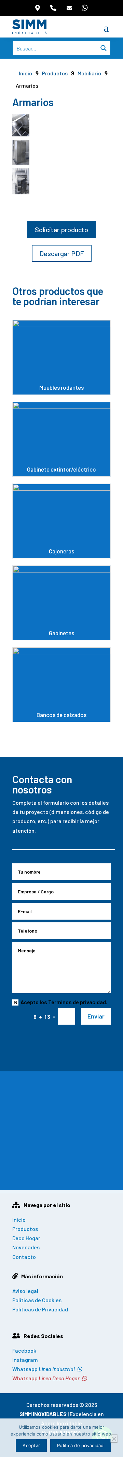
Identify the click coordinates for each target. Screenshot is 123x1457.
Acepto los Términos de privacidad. (63, 1002)
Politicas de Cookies (37, 1300)
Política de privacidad (80, 1445)
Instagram (25, 1359)
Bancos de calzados (61, 685)
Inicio (19, 1219)
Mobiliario (89, 73)
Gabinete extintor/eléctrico (61, 439)
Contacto (24, 1256)
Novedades (26, 1247)
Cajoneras (61, 521)
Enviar (96, 1016)
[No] (114, 1438)
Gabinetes (61, 603)
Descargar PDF (61, 253)
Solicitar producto (61, 229)
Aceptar (31, 1445)
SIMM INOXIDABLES (43, 1414)
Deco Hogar (26, 1238)
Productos (55, 73)
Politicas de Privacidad (40, 1309)
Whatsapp (43, 1369)
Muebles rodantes (61, 357)
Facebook (24, 1350)
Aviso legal (25, 1291)
